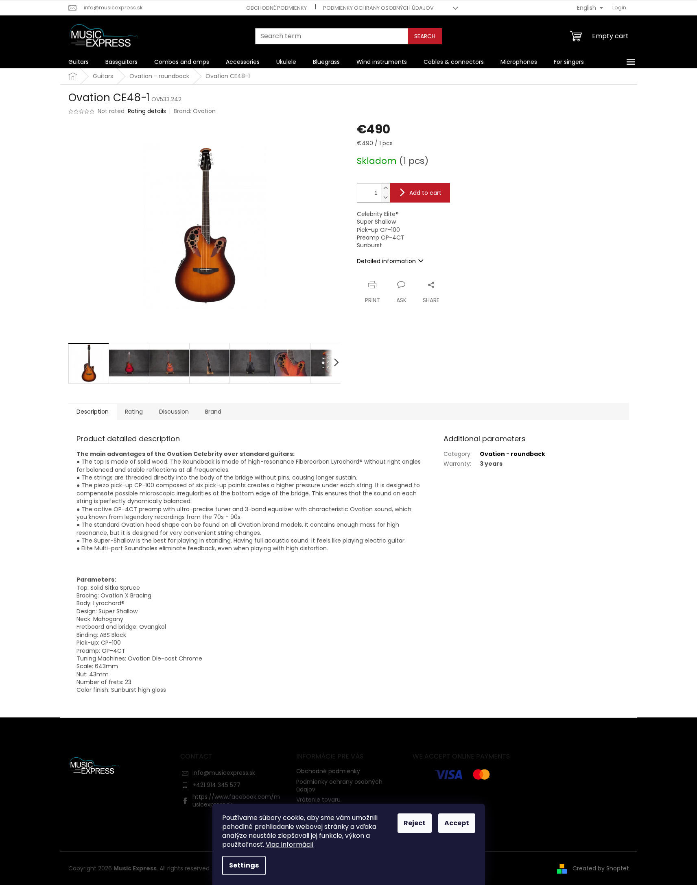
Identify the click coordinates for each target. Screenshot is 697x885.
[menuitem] (78, 61)
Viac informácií (290, 844)
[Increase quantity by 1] (386, 188)
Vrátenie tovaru (318, 800)
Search (424, 36)
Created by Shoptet (600, 868)
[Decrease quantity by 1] (386, 197)
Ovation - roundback (512, 454)
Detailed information (386, 261)
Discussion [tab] (174, 412)
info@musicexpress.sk (223, 773)
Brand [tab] (213, 412)
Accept (456, 823)
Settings (244, 865)
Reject (415, 823)
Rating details (147, 111)
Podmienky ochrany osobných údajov (378, 8)
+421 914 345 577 (216, 785)
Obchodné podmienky (276, 8)
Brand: (195, 111)
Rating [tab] (134, 412)
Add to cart (425, 193)
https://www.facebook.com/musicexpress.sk (236, 801)
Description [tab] (92, 412)
